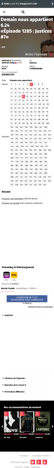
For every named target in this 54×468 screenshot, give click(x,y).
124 (39, 135)
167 (40, 154)
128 (16, 139)
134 (44, 139)
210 (16, 177)
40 (47, 100)
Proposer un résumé (10, 203)
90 (47, 119)
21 (11, 96)
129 (21, 139)
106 (35, 127)
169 (12, 158)
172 (26, 158)
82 (16, 119)
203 (21, 173)
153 (16, 150)
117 (49, 131)
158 (40, 150)
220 (21, 181)
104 (26, 127)
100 (47, 123)
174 (35, 158)
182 (36, 162)
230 (26, 185)
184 (45, 162)
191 (40, 165)
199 (40, 169)
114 (35, 131)
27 (35, 96)
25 (27, 96)
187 (21, 165)
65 (27, 112)
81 (12, 119)
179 (21, 162)
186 (16, 165)
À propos (24, 455)
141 (35, 142)
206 (35, 173)
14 (23, 93)
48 (40, 104)
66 (31, 112)
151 (46, 146)
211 (21, 177)
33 (19, 100)
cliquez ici (28, 303)
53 (19, 108)
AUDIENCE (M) (8, 74)
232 (35, 185)
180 (26, 162)
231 (30, 185)
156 (30, 150)
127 (11, 139)
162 (16, 154)
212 (26, 177)
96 (31, 123)
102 (16, 127)
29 (43, 96)
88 (39, 119)
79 (43, 116)
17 (35, 93)
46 (31, 104)
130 (26, 139)
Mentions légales (19, 462)
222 (30, 181)
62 (16, 112)
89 (43, 119)
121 (26, 135)
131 (30, 139)
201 (11, 173)
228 (16, 185)
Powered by (6, 284)
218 (11, 181)
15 (27, 93)
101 (11, 127)
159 (44, 150)
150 (41, 146)
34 (23, 100)
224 (39, 181)
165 (30, 154)
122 (30, 135)
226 (49, 181)
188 (26, 165)
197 (31, 169)
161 (11, 154)
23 (19, 96)
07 (35, 89)
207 (40, 173)
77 (35, 116)
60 (47, 108)
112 (26, 131)
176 (45, 158)
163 (21, 154)
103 (21, 127)
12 (15, 93)
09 (43, 89)
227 (11, 185)
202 (16, 173)
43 (19, 104)
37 (35, 100)
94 (23, 123)
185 (11, 165)
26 (31, 96)
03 (19, 89)
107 (40, 127)
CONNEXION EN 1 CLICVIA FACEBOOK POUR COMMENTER (27, 298)
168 (45, 154)
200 (45, 169)
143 (45, 142)
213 (30, 177)
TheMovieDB (35, 467)
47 (35, 104)
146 (22, 146)
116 (44, 131)
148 (32, 146)
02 (16, 89)
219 (16, 181)
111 (21, 131)
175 (40, 158)
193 (11, 169)
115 (40, 131)
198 (36, 169)
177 (12, 162)
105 (31, 127)
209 (12, 177)
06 (31, 89)
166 (35, 154)
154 (21, 150)
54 (23, 108)
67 (35, 112)
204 (26, 173)
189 (31, 165)
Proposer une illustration (12, 199)
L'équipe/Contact (41, 455)
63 (19, 112)
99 (43, 123)
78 (39, 116)
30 (47, 96)
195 (21, 169)
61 (11, 112)
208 (45, 173)
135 (49, 139)
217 (49, 177)
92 (16, 123)
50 (48, 104)
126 (49, 135)
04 (23, 89)
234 (44, 185)
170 (16, 158)
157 (35, 150)
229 (21, 185)
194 (16, 169)
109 (12, 131)
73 (19, 116)
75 (27, 116)
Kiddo (6, 4)
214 (35, 177)
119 (16, 135)
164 (26, 154)
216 (44, 177)
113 (30, 131)
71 (12, 116)
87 (35, 119)
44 (23, 104)
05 (27, 89)
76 (31, 116)
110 (16, 131)
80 (47, 116)
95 (27, 123)
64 (23, 112)
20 (47, 93)
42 (15, 104)
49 (44, 104)
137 (16, 142)
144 (12, 146)
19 (43, 93)
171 (21, 158)
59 (43, 108)
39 (43, 100)
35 (27, 100)
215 (40, 177)
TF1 (20, 63)
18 (39, 93)
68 (39, 112)
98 (39, 123)
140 (31, 142)
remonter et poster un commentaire (40, 307)
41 (12, 104)
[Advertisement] (27, 234)
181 (31, 162)
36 (31, 100)
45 (27, 104)
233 (40, 185)
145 (17, 146)
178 (16, 162)
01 (12, 89)
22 (15, 96)
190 (36, 165)
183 (40, 162)
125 (44, 135)
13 (19, 93)
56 (31, 108)
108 (45, 127)
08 (39, 89)
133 (40, 139)
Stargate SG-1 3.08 (28, 4)
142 (40, 142)
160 (49, 150)
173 (31, 158)
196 (26, 169)
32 (15, 100)
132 (35, 139)
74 (23, 116)
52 (15, 108)
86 (31, 119)
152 (11, 150)
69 (43, 112)
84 (23, 119)
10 (47, 89)
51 (11, 108)
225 (44, 181)
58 (39, 108)
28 (39, 96)
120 (21, 135)
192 (45, 165)
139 (26, 142)
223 (35, 181)
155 (26, 150)
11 (11, 93)
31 (11, 100)
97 (35, 123)
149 (37, 146)
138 (21, 142)
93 (19, 123)
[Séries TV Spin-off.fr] (14, 12)
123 (35, 135)
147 (27, 146)
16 (31, 93)
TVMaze (26, 467)
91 (12, 123)
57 (35, 108)
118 (11, 135)
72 (16, 116)
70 (47, 112)
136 (11, 142)
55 (27, 108)
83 (19, 119)
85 (27, 119)
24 (23, 96)
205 (31, 173)
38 (39, 100)
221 (26, 181)
